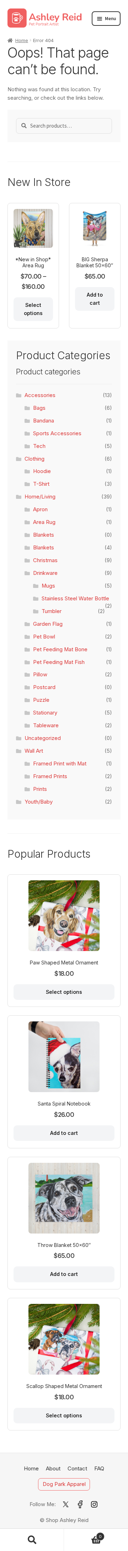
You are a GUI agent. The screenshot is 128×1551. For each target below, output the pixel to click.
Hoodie (42, 471)
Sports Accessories (57, 433)
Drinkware (45, 573)
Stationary (45, 713)
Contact (77, 1468)
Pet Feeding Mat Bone (60, 649)
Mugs (48, 586)
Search (32, 1540)
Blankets (43, 535)
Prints (40, 789)
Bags (39, 408)
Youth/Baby (39, 802)
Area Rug (44, 522)
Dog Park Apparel (64, 1484)
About (53, 1468)
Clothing (34, 459)
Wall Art (34, 751)
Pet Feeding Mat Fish (59, 662)
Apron (40, 509)
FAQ (99, 1468)
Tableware (46, 725)
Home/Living (40, 497)
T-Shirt (41, 484)
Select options (33, 309)
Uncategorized (43, 738)
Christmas (45, 560)
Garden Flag (48, 624)
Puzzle (41, 700)
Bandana (43, 421)
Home (21, 40)
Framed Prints (50, 776)
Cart (83, 1534)
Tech (39, 446)
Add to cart (95, 299)
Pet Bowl (44, 637)
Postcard (44, 687)
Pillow (40, 674)
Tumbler (52, 611)
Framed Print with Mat (59, 763)
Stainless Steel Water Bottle (75, 598)
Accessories (40, 395)
